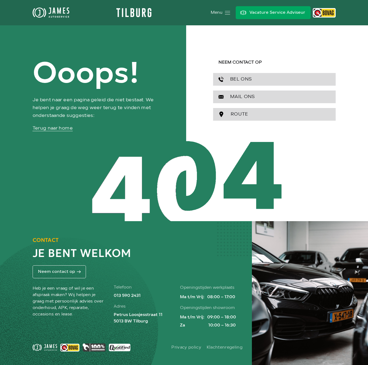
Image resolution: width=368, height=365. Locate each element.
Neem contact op (56, 272)
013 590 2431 (127, 296)
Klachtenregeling (224, 347)
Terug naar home (53, 128)
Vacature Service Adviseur (277, 13)
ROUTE (239, 114)
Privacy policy (186, 347)
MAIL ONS (242, 96)
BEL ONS (240, 79)
